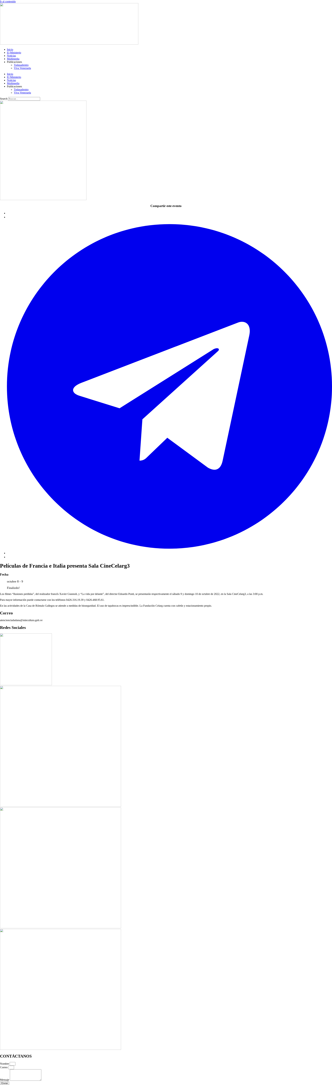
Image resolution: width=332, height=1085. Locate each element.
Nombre (5, 1063)
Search (3, 98)
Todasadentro (21, 65)
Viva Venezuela (22, 68)
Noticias (11, 55)
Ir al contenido (8, 1)
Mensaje (5, 1079)
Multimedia (13, 58)
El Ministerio (14, 52)
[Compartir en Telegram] (169, 553)
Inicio (10, 49)
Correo (4, 1067)
